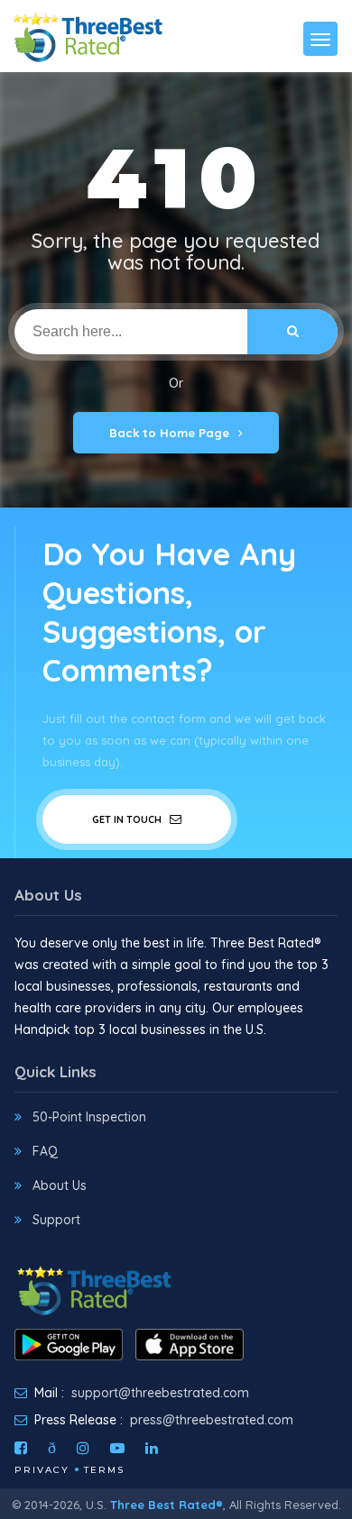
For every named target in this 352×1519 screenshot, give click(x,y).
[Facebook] (20, 1448)
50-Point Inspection (89, 1117)
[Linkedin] (151, 1448)
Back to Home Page (169, 433)
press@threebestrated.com (211, 1420)
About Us (59, 1185)
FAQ (45, 1151)
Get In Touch (128, 819)
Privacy (41, 1470)
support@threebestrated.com (160, 1393)
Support (56, 1220)
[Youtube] (117, 1448)
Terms (104, 1470)
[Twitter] (52, 1448)
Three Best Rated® (166, 1504)
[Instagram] (83, 1448)
